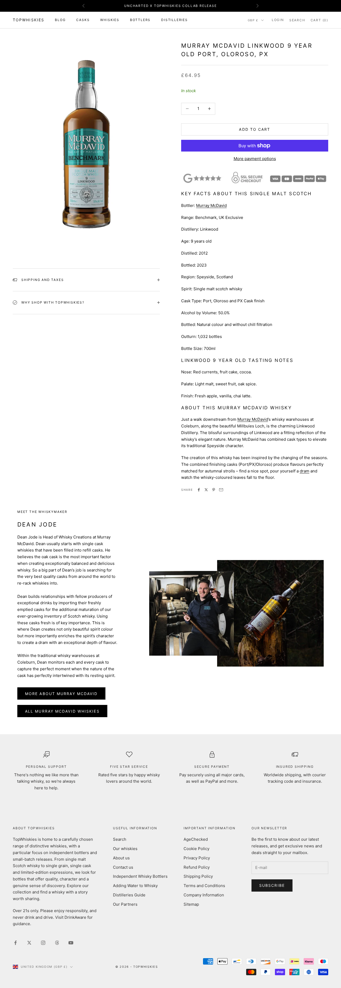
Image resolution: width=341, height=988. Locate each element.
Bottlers (140, 20)
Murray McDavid (211, 205)
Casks (83, 20)
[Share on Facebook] (199, 490)
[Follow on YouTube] (71, 942)
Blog (60, 20)
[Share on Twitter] (206, 490)
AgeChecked (196, 839)
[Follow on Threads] (57, 942)
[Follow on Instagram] (43, 942)
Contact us (123, 867)
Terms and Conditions (204, 885)
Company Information (204, 894)
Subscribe (272, 885)
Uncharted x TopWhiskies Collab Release (170, 6)
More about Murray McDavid (61, 693)
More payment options (255, 158)
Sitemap (191, 904)
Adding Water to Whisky (135, 885)
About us (121, 857)
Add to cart (254, 129)
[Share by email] (221, 490)
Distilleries (174, 20)
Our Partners (125, 904)
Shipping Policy (198, 876)
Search (119, 839)
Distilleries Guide (129, 894)
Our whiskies (125, 848)
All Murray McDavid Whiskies (62, 711)
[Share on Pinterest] (214, 490)
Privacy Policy (197, 857)
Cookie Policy (196, 848)
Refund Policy (197, 867)
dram (304, 470)
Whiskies (109, 20)
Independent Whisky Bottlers (140, 876)
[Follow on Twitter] (29, 942)
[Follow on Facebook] (15, 942)
